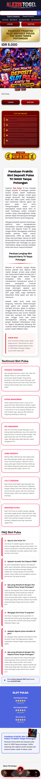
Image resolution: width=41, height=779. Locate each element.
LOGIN (10, 24)
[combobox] (18, 13)
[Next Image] (39, 68)
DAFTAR (31, 24)
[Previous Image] (1, 68)
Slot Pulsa (17, 188)
